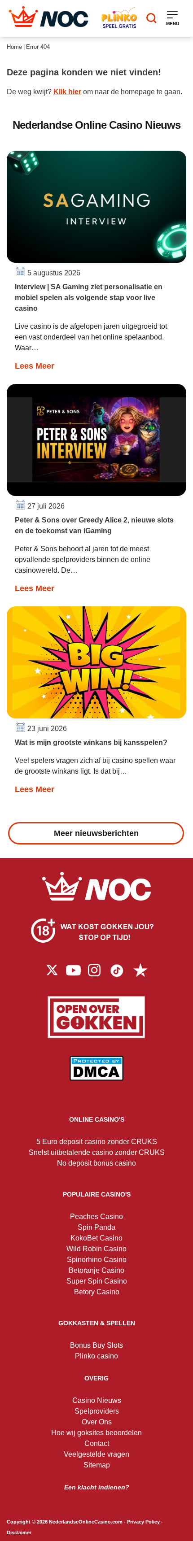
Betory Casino (96, 1292)
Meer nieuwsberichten (96, 833)
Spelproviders (97, 1411)
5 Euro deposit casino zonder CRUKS (96, 1141)
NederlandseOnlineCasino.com (86, 1521)
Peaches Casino (96, 1216)
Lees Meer (34, 365)
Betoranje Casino (96, 1270)
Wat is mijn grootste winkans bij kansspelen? (91, 742)
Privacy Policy (143, 1521)
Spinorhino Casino (97, 1259)
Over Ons (97, 1422)
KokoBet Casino (96, 1238)
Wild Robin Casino (96, 1249)
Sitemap (96, 1465)
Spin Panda (96, 1227)
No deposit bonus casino (96, 1163)
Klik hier (67, 92)
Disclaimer (19, 1532)
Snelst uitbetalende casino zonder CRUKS (97, 1152)
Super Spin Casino (96, 1281)
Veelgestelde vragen (96, 1454)
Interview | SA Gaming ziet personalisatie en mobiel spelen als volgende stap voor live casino (88, 297)
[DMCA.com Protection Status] (96, 1075)
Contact (96, 1443)
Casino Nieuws (96, 1400)
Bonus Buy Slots (96, 1345)
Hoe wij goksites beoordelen (96, 1433)
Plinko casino (96, 1356)
